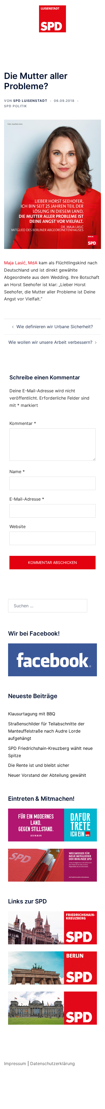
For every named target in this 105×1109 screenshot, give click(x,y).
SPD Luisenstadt (30, 101)
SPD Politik (15, 106)
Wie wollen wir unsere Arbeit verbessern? (50, 342)
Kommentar (22, 423)
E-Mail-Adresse (26, 499)
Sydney (52, 1099)
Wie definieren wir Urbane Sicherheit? (54, 326)
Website (17, 526)
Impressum (15, 1063)
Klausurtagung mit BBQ (31, 713)
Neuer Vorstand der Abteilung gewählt (47, 775)
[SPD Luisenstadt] (52, 18)
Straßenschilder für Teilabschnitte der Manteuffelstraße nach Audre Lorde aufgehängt (46, 731)
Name (17, 471)
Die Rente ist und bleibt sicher (38, 765)
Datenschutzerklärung (52, 1063)
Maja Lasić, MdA (20, 262)
